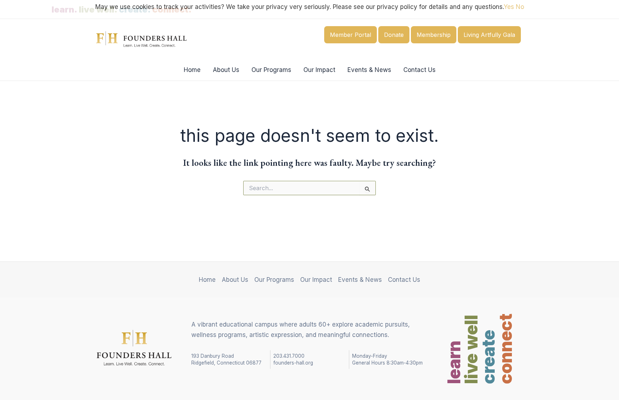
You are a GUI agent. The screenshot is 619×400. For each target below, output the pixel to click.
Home (192, 69)
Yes (509, 6)
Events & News (369, 69)
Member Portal (350, 34)
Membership (434, 34)
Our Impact (319, 69)
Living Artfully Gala (489, 34)
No (520, 6)
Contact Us (419, 69)
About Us (226, 69)
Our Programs (271, 69)
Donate (394, 34)
